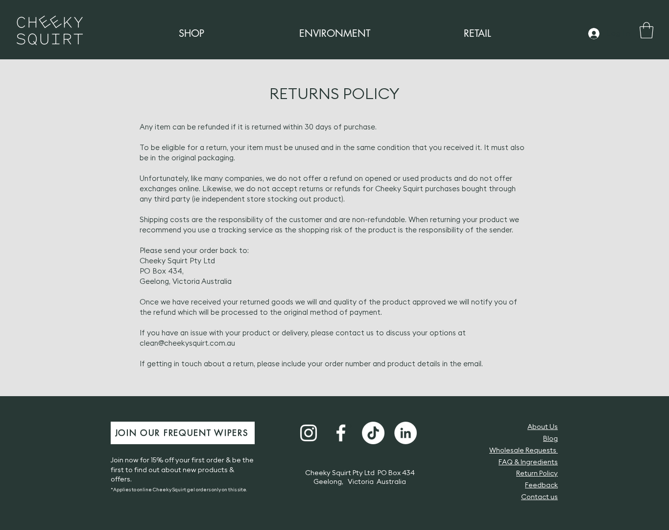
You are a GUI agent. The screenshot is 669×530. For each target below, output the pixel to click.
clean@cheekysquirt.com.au (187, 343)
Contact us (539, 497)
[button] (646, 30)
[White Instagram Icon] (308, 433)
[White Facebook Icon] (341, 433)
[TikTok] (373, 433)
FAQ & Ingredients (528, 462)
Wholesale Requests (523, 450)
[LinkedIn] (405, 433)
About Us (542, 427)
